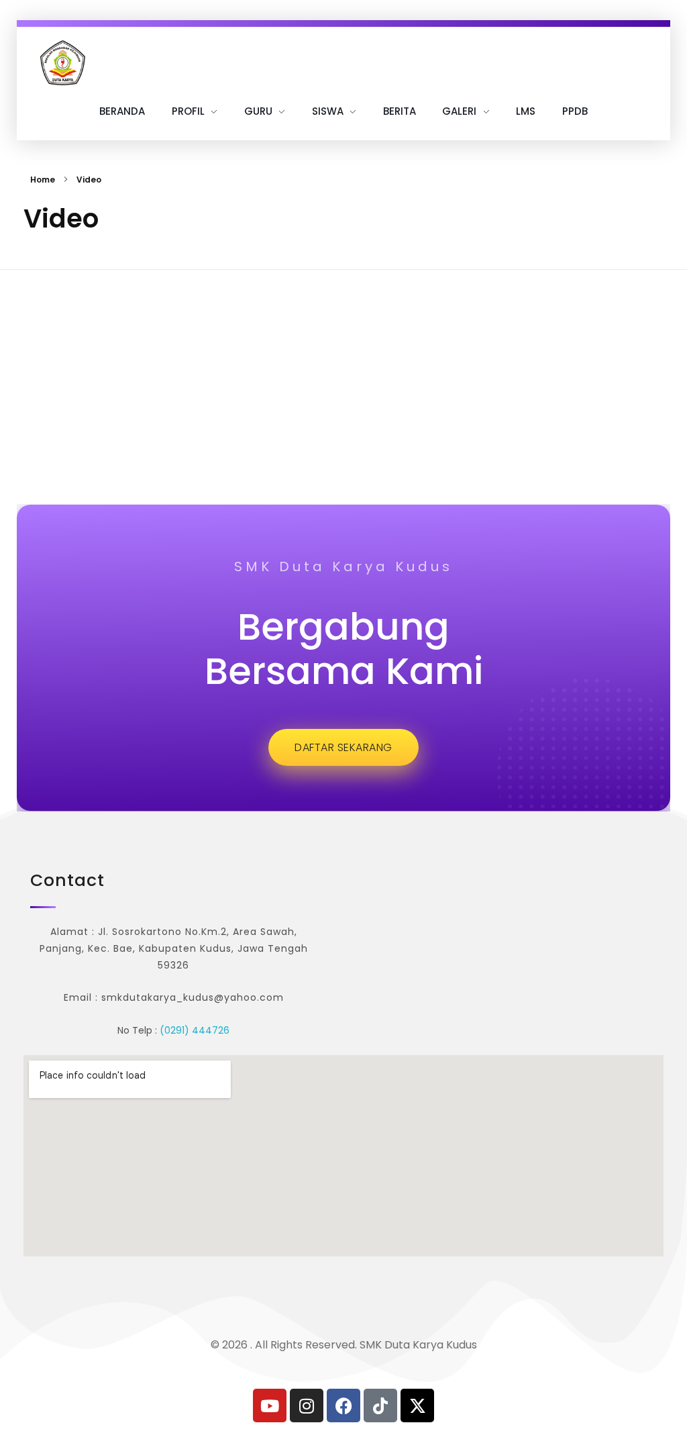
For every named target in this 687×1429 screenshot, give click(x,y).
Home (42, 179)
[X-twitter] (417, 1405)
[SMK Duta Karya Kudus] (62, 62)
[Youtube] (269, 1405)
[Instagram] (306, 1405)
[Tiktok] (380, 1405)
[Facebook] (343, 1405)
